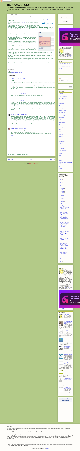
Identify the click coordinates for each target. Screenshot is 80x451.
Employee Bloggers (62, 71)
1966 (67, 55)
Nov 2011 (62, 188)
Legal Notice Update (63, 216)
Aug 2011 (62, 192)
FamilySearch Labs (62, 117)
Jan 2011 (62, 255)
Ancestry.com (61, 93)
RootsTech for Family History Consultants (64, 245)
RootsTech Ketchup (63, 212)
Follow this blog (65, 400)
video (59, 166)
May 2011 (62, 197)
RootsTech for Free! (63, 243)
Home (31, 159)
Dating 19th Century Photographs (63, 206)
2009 (61, 258)
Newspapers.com (61, 141)
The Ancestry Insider (18, 4)
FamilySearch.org (62, 122)
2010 (61, 257)
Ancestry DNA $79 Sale (68, 354)
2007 (61, 261)
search (12, 72)
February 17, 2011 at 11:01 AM (20, 128)
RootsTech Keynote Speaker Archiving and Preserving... (64, 225)
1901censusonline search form (14, 31)
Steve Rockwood (61, 158)
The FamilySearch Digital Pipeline (64, 66)
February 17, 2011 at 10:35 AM (21, 114)
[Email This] (8, 69)
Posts (61, 78)
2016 (61, 179)
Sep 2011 (62, 191)
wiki (59, 170)
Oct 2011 (62, 189)
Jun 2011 (62, 195)
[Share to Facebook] (11, 69)
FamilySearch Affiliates (62, 115)
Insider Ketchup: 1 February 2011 (63, 250)
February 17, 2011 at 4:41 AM (20, 78)
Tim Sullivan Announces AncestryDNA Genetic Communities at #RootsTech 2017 (68, 380)
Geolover (12, 128)
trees (59, 164)
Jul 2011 (62, 194)
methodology (61, 134)
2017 (61, 178)
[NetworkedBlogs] (65, 398)
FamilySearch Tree (62, 119)
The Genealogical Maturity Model (64, 70)
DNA (59, 105)
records (60, 146)
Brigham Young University (63, 96)
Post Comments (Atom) (33, 163)
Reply (12, 90)
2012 (61, 185)
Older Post (52, 159)
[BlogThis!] (9, 69)
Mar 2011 (62, 200)
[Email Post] (9, 71)
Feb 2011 (62, 201)
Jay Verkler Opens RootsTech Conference (64, 237)
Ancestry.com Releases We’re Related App (68, 338)
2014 (61, 182)
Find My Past (23, 22)
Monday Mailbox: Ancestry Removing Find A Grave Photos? (68, 371)
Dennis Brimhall (61, 103)
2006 (71, 55)
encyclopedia (61, 108)
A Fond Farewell (66, 314)
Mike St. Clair (13, 114)
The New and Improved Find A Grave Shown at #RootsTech (68, 322)
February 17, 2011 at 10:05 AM (21, 100)
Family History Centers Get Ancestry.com (65, 241)
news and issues (61, 139)
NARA (60, 138)
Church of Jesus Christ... (63, 98)
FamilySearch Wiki (62, 120)
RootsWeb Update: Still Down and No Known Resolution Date (68, 362)
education (60, 107)
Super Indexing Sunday (64, 247)
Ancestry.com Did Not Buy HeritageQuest (67, 347)
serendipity (60, 157)
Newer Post (10, 159)
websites (20, 72)
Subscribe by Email (62, 46)
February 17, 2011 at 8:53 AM (21, 93)
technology (16, 72)
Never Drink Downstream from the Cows (64, 208)
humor (60, 129)
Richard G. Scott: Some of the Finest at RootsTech (64, 223)
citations (60, 100)
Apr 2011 (62, 198)
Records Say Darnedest (63, 150)
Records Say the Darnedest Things (64, 63)
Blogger (47, 448)
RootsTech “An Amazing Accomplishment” (64, 220)
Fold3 (59, 124)
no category (61, 143)
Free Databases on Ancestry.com (63, 253)
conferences (61, 101)
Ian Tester (12, 78)
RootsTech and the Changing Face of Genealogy (63, 229)
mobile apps (61, 136)
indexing (60, 131)
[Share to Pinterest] (13, 69)
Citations (60, 68)
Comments (62, 80)
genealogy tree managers (63, 127)
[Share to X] (10, 69)
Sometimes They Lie (63, 248)
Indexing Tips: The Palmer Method (67, 330)
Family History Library (62, 112)
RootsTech (14, 65)
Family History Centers (62, 110)
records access (61, 148)
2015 (61, 181)
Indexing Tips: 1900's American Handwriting (67, 388)
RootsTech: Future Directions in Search (64, 218)
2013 (61, 184)
